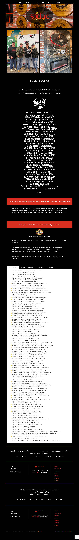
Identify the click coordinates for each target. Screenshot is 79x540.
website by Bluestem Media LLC (63, 531)
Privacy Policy (38, 531)
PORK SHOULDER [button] (39, 267)
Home (55, 466)
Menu (20, 2)
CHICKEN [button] (22, 267)
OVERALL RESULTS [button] (13, 267)
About (43, 2)
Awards (56, 475)
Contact (50, 2)
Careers (58, 2)
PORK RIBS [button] (30, 267)
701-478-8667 (35, 472)
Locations (27, 2)
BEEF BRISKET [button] (50, 267)
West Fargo (57, 468)
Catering (36, 2)
